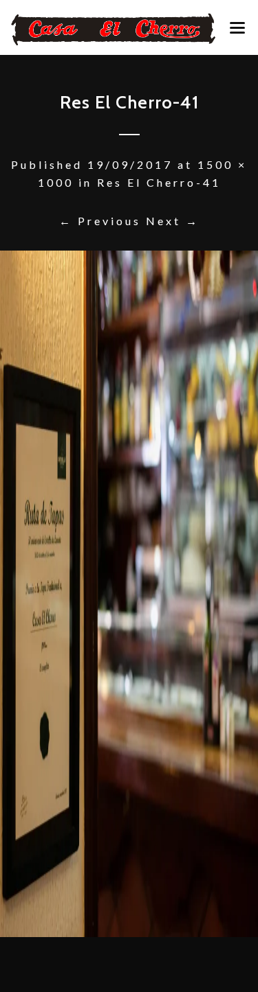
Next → (173, 220)
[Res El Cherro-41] (129, 594)
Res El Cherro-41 (159, 182)
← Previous (100, 220)
